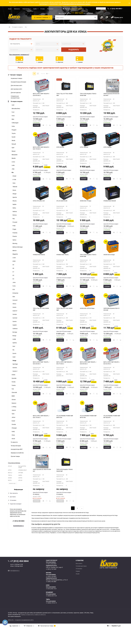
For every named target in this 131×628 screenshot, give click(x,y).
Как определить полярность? (19, 55)
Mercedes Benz (16, 108)
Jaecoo (14, 410)
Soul (14, 346)
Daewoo (14, 403)
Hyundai (14, 378)
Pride (14, 225)
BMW (13, 396)
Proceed (15, 222)
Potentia (15, 233)
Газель (14, 385)
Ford (13, 112)
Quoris (14, 353)
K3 (13, 279)
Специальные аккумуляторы (15, 97)
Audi (13, 105)
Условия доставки (81, 566)
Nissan (14, 151)
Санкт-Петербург (76, 9)
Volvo (13, 126)
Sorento (15, 367)
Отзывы (42, 9)
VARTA (20, 475)
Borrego (15, 332)
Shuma (14, 201)
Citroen (14, 399)
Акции (9, 9)
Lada (13, 165)
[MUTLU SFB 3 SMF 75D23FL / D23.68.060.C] (42, 354)
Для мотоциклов (16, 92)
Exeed (13, 421)
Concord (15, 300)
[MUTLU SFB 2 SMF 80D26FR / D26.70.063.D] (42, 139)
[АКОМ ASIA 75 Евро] (89, 193)
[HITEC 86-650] (65, 139)
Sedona (15, 211)
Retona (15, 215)
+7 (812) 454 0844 (18, 521)
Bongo (14, 335)
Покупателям (26, 9)
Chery (13, 435)
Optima (15, 343)
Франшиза (50, 9)
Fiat (13, 389)
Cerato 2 (15, 371)
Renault (14, 144)
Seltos (14, 208)
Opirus (14, 240)
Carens (14, 321)
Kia (26, 27)
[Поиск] (95, 17)
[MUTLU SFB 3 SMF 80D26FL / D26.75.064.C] (65, 354)
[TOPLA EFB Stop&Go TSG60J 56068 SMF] (65, 461)
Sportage (15, 364)
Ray (14, 218)
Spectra (15, 197)
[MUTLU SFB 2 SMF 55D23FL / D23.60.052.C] (112, 354)
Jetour (13, 417)
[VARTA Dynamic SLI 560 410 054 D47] (42, 461)
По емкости (14, 442)
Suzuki (13, 137)
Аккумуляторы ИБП (16, 449)
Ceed (14, 357)
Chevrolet (14, 392)
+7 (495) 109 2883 (51, 581)
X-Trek (14, 179)
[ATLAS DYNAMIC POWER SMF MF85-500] (65, 408)
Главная (9, 27)
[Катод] (115, 563)
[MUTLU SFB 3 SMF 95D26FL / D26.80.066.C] (89, 354)
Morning (15, 243)
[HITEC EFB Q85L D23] (42, 193)
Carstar (15, 314)
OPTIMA (20, 472)
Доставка (13, 497)
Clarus (14, 304)
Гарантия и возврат (15, 504)
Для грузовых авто (16, 89)
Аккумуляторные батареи (18, 82)
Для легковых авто (16, 85)
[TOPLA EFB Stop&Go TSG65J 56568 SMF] (89, 86)
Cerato (14, 307)
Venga (14, 360)
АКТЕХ (20, 478)
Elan (14, 296)
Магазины (17, 9)
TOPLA (10, 475)
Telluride (15, 186)
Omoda (14, 424)
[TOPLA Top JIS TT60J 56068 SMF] (65, 86)
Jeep (13, 169)
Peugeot (14, 130)
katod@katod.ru (18, 526)
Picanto (15, 236)
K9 (13, 265)
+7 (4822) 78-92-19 (51, 603)
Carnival (15, 318)
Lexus (13, 162)
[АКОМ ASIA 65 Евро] (112, 247)
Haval (13, 438)
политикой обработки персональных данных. (76, 4)
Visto (14, 183)
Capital (14, 325)
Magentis (15, 254)
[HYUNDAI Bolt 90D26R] (112, 193)
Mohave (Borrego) (18, 247)
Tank (13, 414)
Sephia (14, 204)
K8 (13, 268)
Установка (13, 500)
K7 (13, 272)
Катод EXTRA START (22, 466)
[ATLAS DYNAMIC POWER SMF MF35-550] (89, 408)
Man (13, 119)
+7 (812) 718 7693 (51, 569)
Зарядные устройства (17, 453)
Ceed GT (15, 311)
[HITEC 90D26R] (89, 139)
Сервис (35, 9)
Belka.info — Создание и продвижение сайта (21, 620)
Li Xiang (14, 406)
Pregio (14, 229)
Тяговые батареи (16, 446)
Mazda (14, 158)
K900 (14, 261)
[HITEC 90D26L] (112, 139)
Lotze (14, 257)
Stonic (14, 190)
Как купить (79, 563)
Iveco (13, 115)
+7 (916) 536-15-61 (51, 588)
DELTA (9, 480)
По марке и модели (17, 27)
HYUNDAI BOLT (22, 470)
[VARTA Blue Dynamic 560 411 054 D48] (112, 300)
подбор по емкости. (40, 614)
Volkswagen (15, 123)
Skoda (13, 140)
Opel (13, 147)
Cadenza (15, 328)
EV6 (14, 289)
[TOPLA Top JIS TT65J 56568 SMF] (42, 300)
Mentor (15, 250)
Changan (14, 428)
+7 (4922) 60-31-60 (51, 596)
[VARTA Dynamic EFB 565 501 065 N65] (112, 86)
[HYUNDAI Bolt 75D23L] (65, 247)
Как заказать (14, 493)
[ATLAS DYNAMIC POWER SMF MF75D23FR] (112, 408)
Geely (13, 431)
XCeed (14, 176)
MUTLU (10, 472)
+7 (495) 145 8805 (51, 576)
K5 (13, 275)
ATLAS (10, 466)
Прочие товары (15, 456)
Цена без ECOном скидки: (40, 117)
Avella (14, 339)
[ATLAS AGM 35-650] (65, 193)
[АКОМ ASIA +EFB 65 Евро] (89, 300)
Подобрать (73, 49)
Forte (14, 286)
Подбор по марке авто (27, 614)
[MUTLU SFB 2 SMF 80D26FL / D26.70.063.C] (42, 408)
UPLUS (20, 480)
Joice (14, 282)
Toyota (14, 133)
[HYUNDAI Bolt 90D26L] (42, 247)
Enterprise (15, 293)
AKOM (10, 478)
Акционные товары (16, 78)
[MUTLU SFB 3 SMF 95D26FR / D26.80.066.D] (42, 86)
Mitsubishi (14, 154)
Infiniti (13, 375)
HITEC (9, 470)
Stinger (14, 194)
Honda (13, 382)
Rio (13, 350)
